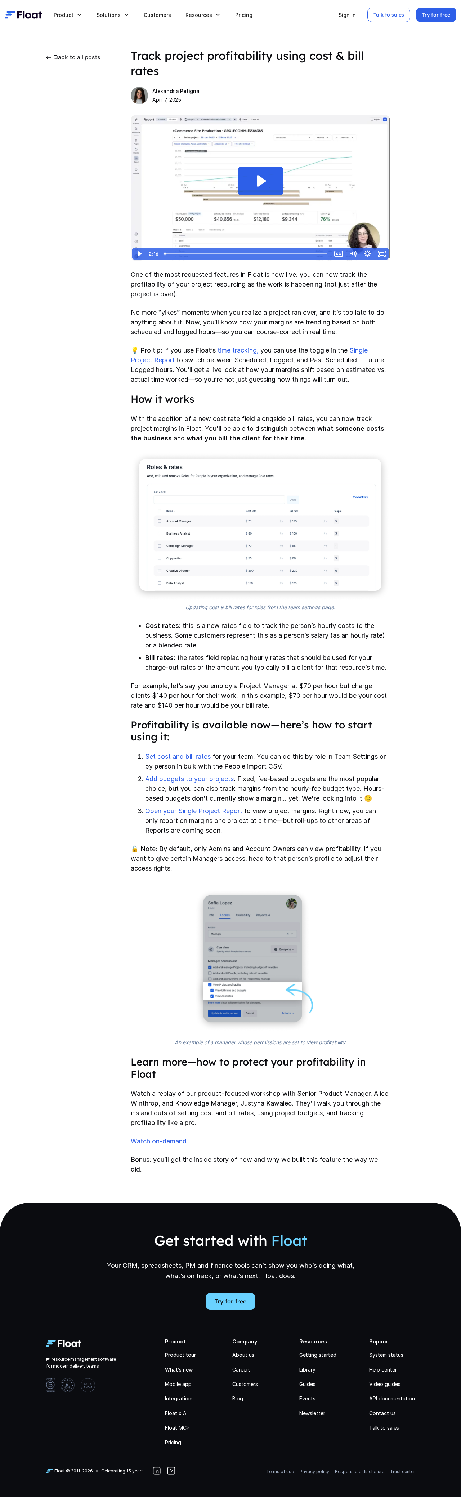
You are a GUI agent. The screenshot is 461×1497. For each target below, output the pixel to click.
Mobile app (178, 1384)
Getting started (317, 1355)
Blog (237, 1398)
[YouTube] (171, 1471)
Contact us (382, 1413)
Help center (383, 1370)
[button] (68, 15)
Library (307, 1370)
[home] (23, 14)
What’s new (179, 1370)
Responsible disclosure (359, 1471)
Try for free (436, 15)
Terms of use (280, 1471)
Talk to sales (388, 15)
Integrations (179, 1398)
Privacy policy (314, 1471)
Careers (241, 1370)
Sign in (347, 15)
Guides (307, 1384)
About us (243, 1355)
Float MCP (177, 1428)
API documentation (392, 1398)
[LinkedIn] (156, 1471)
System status (386, 1355)
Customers (157, 15)
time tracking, (238, 350)
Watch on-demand (159, 1141)
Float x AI (176, 1413)
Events (307, 1398)
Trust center (402, 1471)
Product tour (180, 1355)
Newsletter (312, 1413)
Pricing (243, 15)
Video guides (384, 1384)
